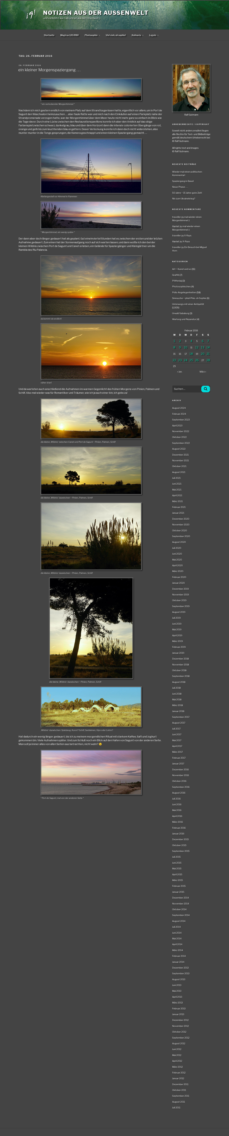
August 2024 (179, 408)
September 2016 (181, 787)
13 (202, 347)
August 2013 (178, 979)
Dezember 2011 (180, 1084)
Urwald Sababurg (180, 313)
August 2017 (178, 722)
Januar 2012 (178, 1078)
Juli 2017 (176, 728)
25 (191, 360)
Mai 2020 (177, 559)
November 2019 (180, 594)
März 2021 (177, 501)
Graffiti (175, 275)
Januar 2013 (178, 1014)
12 (196, 347)
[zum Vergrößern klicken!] (90, 89)
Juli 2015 (176, 857)
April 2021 (177, 495)
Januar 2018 (178, 711)
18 (191, 353)
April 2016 (177, 816)
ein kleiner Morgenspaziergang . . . (49, 69)
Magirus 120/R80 (69, 35)
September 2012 (180, 1037)
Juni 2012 (176, 1049)
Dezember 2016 (180, 769)
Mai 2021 (176, 489)
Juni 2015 (176, 862)
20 (202, 353)
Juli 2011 (176, 1107)
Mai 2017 (176, 740)
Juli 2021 (176, 478)
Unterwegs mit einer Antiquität (188, 304)
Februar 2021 (179, 507)
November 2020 (180, 524)
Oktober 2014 (179, 909)
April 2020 (177, 565)
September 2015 (181, 851)
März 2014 (177, 950)
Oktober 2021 (179, 466)
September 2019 (181, 606)
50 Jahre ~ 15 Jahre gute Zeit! (187, 192)
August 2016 (178, 792)
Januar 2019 (178, 653)
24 (185, 360)
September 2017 (180, 717)
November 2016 (180, 775)
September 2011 (180, 1096)
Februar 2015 (179, 886)
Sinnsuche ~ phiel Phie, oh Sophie (189, 298)
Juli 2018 (176, 687)
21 (208, 353)
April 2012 (177, 1061)
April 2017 (177, 746)
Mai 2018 (176, 699)
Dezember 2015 (180, 839)
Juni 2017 (176, 734)
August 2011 (178, 1101)
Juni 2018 (176, 693)
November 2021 (180, 460)
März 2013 (177, 1002)
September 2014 (181, 915)
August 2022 (179, 448)
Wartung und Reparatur (184, 319)
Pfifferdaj (177, 280)
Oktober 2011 (179, 1090)
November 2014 (180, 903)
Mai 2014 (176, 938)
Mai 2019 (176, 629)
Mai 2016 (176, 810)
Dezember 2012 (180, 1020)
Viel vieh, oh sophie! (116, 35)
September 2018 (181, 676)
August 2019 (178, 612)
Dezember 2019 (180, 588)
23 (180, 360)
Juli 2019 (176, 617)
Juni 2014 (176, 932)
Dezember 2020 (180, 518)
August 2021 (178, 472)
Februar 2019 (179, 647)
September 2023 (181, 419)
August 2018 (178, 682)
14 (208, 347)
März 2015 (177, 880)
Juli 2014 (176, 927)
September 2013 (180, 973)
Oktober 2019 (179, 600)
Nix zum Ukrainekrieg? (183, 198)
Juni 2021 (176, 483)
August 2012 (178, 1043)
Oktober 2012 (179, 1031)
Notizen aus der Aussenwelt (96, 12)
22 (174, 360)
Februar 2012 (179, 1072)
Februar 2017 (179, 758)
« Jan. (179, 371)
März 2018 (177, 705)
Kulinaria (136, 35)
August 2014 (178, 921)
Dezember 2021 (180, 454)
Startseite (49, 35)
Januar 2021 (178, 513)
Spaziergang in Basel (183, 181)
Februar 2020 (179, 577)
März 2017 (177, 752)
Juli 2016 (176, 798)
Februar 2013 (179, 1008)
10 (185, 347)
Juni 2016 (176, 804)
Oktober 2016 (179, 781)
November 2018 (180, 664)
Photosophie (91, 35)
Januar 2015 (178, 892)
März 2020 (177, 571)
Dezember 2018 (180, 658)
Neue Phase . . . (180, 187)
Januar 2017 (178, 763)
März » (203, 371)
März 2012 (177, 1067)
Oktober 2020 (179, 530)
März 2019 (177, 641)
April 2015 (177, 874)
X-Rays (187, 235)
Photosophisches (181, 286)
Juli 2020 (176, 548)
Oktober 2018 (179, 670)
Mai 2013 (176, 991)
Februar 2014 (179, 956)
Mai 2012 (176, 1055)
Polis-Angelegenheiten (184, 292)
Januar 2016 (178, 833)
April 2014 (177, 944)
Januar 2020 (178, 583)
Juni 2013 (176, 985)
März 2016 (177, 822)
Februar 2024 (179, 414)
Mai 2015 (176, 868)
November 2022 (180, 431)
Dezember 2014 (180, 897)
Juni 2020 (177, 553)
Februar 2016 (179, 828)
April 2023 (177, 425)
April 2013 (177, 997)
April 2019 (177, 635)
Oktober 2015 (179, 845)
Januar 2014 (178, 962)
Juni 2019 (176, 623)
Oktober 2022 (179, 437)
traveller (176, 217)
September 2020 (181, 536)
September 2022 (181, 443)
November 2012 (180, 1026)
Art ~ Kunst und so (181, 269)
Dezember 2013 (180, 967)
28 (208, 360)
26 (197, 360)
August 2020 (179, 542)
